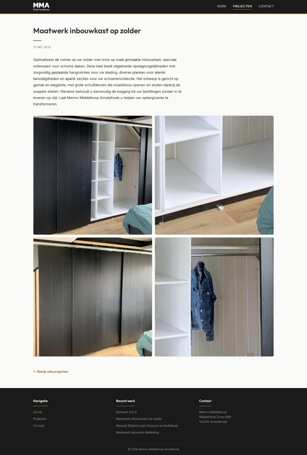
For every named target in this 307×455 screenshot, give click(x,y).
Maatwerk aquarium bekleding (137, 432)
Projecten (242, 6)
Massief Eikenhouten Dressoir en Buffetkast (147, 425)
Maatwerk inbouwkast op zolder (139, 418)
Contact (266, 6)
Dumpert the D (126, 412)
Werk (221, 6)
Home (37, 412)
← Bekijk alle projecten (50, 371)
